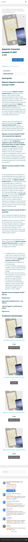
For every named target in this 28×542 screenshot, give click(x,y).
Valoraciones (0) (8, 74)
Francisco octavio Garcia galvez (14, 493)
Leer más (14, 383)
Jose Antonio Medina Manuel (13, 501)
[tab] (14, 70)
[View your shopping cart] (25, 2)
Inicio (3, 9)
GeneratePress (16, 540)
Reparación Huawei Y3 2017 (13, 11)
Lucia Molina (9, 517)
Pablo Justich (10, 508)
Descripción (6, 71)
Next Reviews (14, 531)
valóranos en (10, 490)
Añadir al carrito (17, 60)
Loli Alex (8, 525)
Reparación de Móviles (10, 9)
